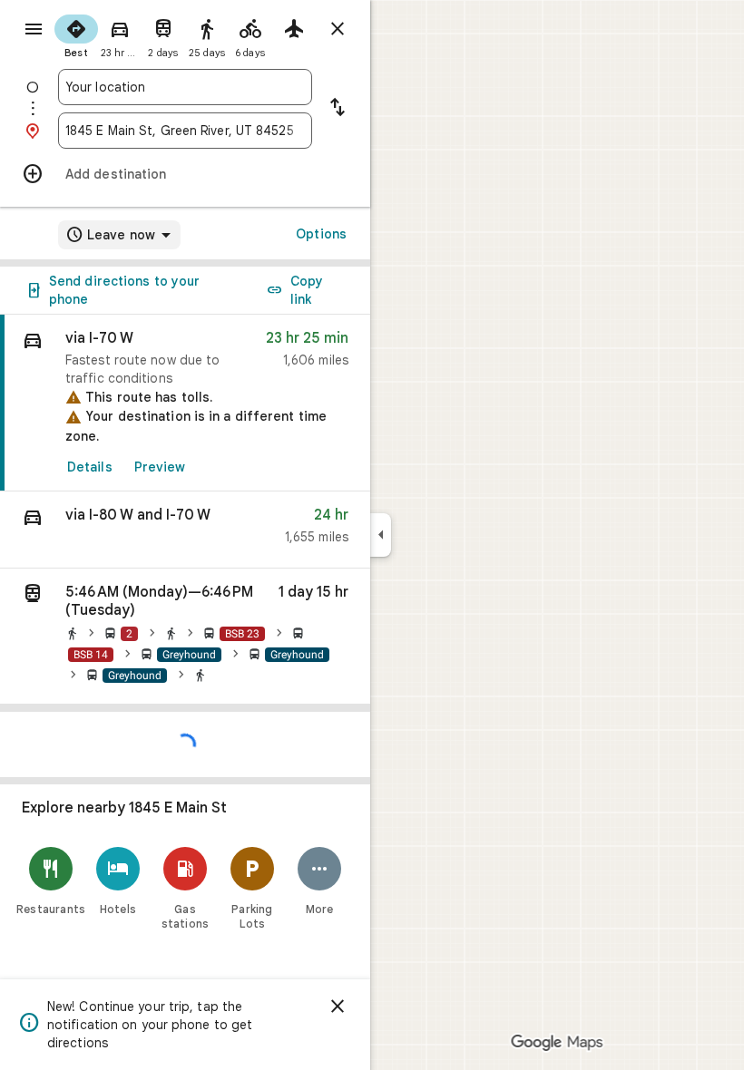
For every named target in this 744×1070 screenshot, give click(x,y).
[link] (185, 403)
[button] (185, 530)
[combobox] (185, 87)
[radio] (76, 34)
